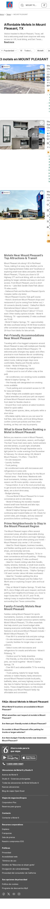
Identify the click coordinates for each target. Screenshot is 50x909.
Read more (9, 42)
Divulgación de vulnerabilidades (15, 869)
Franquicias (7, 833)
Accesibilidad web (10, 857)
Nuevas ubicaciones (10, 787)
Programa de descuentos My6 (15, 888)
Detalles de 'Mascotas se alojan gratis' (18, 865)
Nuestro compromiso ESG (13, 841)
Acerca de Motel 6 (10, 775)
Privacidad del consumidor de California (19, 873)
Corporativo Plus (9, 802)
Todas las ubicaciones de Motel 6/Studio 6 (20, 783)
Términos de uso (9, 861)
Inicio (2, 14)
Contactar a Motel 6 (10, 818)
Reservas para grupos (11, 806)
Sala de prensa (8, 837)
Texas (9, 14)
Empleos (5, 829)
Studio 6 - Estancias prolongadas (16, 779)
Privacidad (6, 852)
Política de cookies (10, 884)
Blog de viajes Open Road (13, 791)
